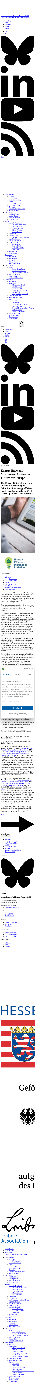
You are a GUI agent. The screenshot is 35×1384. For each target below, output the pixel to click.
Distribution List (10, 589)
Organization (13, 1346)
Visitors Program (14, 1305)
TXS (3, 789)
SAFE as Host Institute (19, 1367)
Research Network (14, 1307)
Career (11, 1362)
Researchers (12, 1296)
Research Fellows (17, 1309)
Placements (15, 1312)
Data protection (14, 701)
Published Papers (14, 1277)
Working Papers (13, 1279)
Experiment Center (14, 1302)
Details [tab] (17, 674)
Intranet (7, 28)
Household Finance (18, 1291)
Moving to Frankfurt (18, 1374)
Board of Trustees (17, 1351)
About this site (9, 1249)
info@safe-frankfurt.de (12, 907)
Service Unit (16, 1355)
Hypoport (21, 785)
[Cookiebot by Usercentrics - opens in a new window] (25, 669)
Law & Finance (17, 1294)
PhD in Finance (17, 1369)
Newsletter (8, 24)
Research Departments (15, 1286)
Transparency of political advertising (16, 1254)
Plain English (9, 21)
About (10, 1330)
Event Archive (16, 1266)
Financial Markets (17, 1289)
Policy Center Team (18, 1332)
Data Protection (9, 1250)
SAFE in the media (10, 584)
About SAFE (9, 1342)
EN (6, 31)
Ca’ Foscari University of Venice (16, 752)
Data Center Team (14, 1326)
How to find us (13, 1380)
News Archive (13, 579)
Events (7, 582)
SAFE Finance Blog (11, 580)
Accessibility (9, 1252)
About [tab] (29, 674)
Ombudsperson (13, 1316)
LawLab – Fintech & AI (16, 1341)
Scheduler (12, 1323)
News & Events (9, 1257)
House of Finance (14, 1378)
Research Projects (14, 1298)
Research (7, 1284)
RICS (29, 752)
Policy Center (9, 1328)
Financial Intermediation (19, 1287)
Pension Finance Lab (15, 1303)
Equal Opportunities (15, 1358)
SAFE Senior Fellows (19, 1333)
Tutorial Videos (13, 1325)
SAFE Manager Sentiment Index (19, 1300)
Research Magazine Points (13, 588)
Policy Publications (14, 1280)
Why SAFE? (13, 1344)
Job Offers (15, 1364)
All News (8, 577)
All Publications (13, 1282)
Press (6, 23)
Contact (7, 26)
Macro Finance (17, 1293)
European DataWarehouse (9, 785)
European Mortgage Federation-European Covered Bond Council (17, 749)
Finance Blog (13, 1339)
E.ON (14, 755)
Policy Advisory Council (20, 1335)
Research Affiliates (18, 1310)
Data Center (8, 1318)
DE (6, 33)
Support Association (15, 1376)
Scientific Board (17, 1349)
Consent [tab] (6, 674)
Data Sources (13, 1321)
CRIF (28, 783)
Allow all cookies (17, 708)
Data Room (12, 1319)
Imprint (4, 701)
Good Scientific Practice (16, 1360)
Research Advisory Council (20, 1353)
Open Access (13, 1314)
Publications (8, 1275)
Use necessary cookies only (17, 714)
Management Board (18, 1348)
